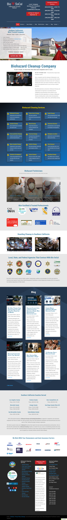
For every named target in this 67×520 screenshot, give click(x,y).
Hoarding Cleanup (52, 154)
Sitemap (23, 516)
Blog (52, 24)
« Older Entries (10, 385)
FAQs (36, 24)
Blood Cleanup (32, 123)
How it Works (29, 24)
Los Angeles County (53, 464)
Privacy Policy (18, 516)
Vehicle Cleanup (33, 144)
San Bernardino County (54, 475)
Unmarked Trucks (17, 39)
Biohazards (32, 317)
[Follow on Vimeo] (15, 490)
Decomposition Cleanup (27, 471)
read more (10, 336)
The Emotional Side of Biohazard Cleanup (51, 353)
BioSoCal (12, 516)
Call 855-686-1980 (15, 56)
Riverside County (52, 473)
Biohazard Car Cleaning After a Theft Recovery (14, 354)
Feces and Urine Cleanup (16, 134)
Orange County (52, 471)
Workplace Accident (52, 134)
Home (17, 24)
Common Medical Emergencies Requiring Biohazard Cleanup (51, 309)
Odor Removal (51, 144)
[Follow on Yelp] (14, 488)
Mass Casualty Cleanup (15, 144)
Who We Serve (41, 24)
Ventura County (52, 470)
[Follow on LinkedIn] (13, 490)
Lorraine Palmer (12, 314)
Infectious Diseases (52, 123)
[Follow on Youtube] (16, 488)
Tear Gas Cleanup (33, 134)
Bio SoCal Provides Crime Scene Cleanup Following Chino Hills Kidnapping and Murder (14, 310)
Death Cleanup (51, 113)
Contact (55, 24)
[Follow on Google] (10, 490)
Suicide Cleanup (14, 123)
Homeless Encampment (15, 154)
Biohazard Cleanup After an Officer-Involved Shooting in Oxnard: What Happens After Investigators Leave (33, 311)
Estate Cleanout (32, 154)
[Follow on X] (11, 488)
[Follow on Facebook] (9, 488)
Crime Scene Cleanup (34, 113)
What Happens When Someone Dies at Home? (32, 355)
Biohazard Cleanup (14, 113)
